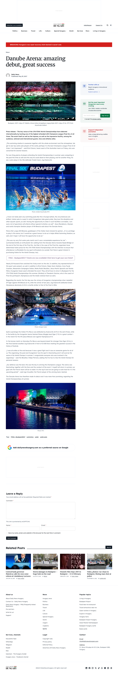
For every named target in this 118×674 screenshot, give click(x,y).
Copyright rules (48, 639)
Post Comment (11, 538)
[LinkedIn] (86, 668)
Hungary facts (84, 617)
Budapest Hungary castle (87, 626)
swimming (30, 437)
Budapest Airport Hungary (88, 620)
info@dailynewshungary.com (88, 641)
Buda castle (83, 629)
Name (8, 525)
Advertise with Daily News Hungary (54, 648)
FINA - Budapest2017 (18, 437)
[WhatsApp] (102, 668)
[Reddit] (108, 668)
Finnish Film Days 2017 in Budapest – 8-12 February (70, 573)
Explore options (93, 91)
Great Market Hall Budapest (88, 623)
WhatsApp (9, 642)
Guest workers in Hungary (87, 610)
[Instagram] (92, 668)
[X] (96, 668)
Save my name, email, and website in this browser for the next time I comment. (34, 533)
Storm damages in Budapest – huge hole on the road (45, 573)
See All (109, 547)
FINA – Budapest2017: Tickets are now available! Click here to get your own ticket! (41, 258)
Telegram (9, 645)
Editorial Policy (47, 645)
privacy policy (97, 119)
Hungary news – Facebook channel (17, 657)
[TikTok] (99, 668)
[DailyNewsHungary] (59, 25)
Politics (15, 31)
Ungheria (46, 626)
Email (43, 525)
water (37, 437)
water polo (43, 437)
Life (40, 31)
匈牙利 (45, 629)
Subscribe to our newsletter (14, 25)
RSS (7, 651)
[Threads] (111, 668)
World (71, 31)
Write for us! (10, 612)
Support (8, 615)
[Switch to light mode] (111, 25)
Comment (10, 501)
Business (24, 31)
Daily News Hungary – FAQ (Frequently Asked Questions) (21, 605)
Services (80, 31)
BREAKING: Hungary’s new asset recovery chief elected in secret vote (35, 45)
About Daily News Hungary (14, 598)
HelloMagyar (88, 25)
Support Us (99, 25)
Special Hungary (59, 31)
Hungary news (47, 598)
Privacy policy (47, 642)
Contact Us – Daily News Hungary (17, 601)
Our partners (10, 609)
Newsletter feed (11, 639)
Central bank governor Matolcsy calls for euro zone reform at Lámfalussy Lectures (18, 574)
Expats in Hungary (85, 614)
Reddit (8, 648)
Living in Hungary (99, 31)
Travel (33, 31)
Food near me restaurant (87, 604)
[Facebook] (89, 668)
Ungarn (45, 623)
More (87, 31)
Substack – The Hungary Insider (16, 654)
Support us (91, 139)
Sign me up (105, 115)
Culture (47, 31)
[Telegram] (105, 668)
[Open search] (107, 25)
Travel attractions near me (88, 607)
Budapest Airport (85, 601)
